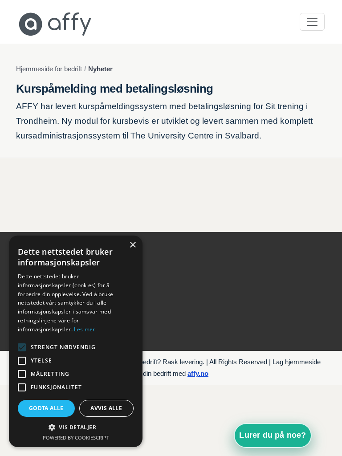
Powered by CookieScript (76, 437)
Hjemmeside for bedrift (49, 69)
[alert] (75, 341)
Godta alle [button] (46, 408)
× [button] (132, 245)
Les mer (84, 329)
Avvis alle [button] (106, 408)
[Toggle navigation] (312, 22)
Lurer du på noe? (272, 435)
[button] (76, 427)
